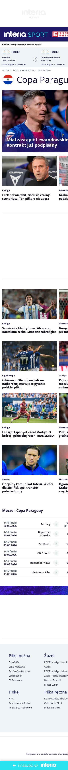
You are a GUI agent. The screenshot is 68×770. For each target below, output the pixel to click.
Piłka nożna (28, 70)
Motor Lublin (51, 684)
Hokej (14, 692)
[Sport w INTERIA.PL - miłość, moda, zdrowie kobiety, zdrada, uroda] (38, 34)
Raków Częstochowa (19, 671)
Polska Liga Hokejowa (20, 707)
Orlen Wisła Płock (53, 703)
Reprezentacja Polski (19, 703)
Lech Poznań (15, 675)
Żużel (49, 655)
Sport (16, 70)
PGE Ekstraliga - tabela (55, 671)
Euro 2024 (14, 662)
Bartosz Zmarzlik (53, 680)
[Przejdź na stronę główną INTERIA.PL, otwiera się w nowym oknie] (15, 34)
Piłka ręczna (55, 692)
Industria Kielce (52, 707)
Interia (5, 70)
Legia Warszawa (17, 666)
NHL (11, 698)
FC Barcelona (15, 680)
